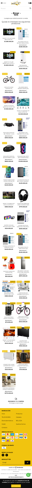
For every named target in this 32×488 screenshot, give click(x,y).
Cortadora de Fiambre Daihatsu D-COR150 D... (23, 293)
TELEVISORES (6, 417)
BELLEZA (19, 420)
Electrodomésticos (7, 420)
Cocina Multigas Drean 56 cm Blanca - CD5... (23, 226)
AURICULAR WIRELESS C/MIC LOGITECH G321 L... (23, 204)
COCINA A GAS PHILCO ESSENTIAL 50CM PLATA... (9, 246)
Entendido (16, 486)
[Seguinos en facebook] (6, 455)
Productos (19, 414)
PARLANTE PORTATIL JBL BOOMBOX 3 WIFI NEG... (9, 157)
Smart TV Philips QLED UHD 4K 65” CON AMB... (9, 106)
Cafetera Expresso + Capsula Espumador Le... (9, 388)
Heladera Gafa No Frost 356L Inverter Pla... (23, 271)
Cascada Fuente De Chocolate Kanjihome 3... (9, 272)
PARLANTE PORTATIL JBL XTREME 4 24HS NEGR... (8, 133)
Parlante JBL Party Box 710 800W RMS (23, 157)
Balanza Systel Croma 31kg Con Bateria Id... (9, 293)
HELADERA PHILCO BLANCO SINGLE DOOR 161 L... (23, 42)
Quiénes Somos (21, 424)
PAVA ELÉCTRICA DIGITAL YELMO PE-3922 (9, 317)
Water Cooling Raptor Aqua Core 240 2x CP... (9, 226)
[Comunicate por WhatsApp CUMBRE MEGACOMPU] (28, 475)
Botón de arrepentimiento (16, 477)
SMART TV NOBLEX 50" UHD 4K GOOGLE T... (9, 204)
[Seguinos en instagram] (3, 455)
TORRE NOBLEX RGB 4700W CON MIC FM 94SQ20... (8, 180)
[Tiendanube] (16, 468)
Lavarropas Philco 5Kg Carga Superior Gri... (23, 180)
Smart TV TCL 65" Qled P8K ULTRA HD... (9, 39)
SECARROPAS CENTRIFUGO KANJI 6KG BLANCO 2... (23, 66)
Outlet (4, 424)
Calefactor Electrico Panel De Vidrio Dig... (23, 341)
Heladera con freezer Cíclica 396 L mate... (23, 133)
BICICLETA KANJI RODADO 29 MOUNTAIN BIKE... (8, 88)
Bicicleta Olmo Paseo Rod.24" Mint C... (23, 317)
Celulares (18, 417)
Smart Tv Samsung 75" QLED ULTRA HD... (23, 111)
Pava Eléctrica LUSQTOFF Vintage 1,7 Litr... (23, 365)
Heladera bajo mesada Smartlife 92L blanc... (23, 88)
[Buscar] (30, 8)
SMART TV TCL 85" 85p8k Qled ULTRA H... (9, 62)
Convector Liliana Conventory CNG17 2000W (8, 365)
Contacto (4, 427)
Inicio (3, 414)
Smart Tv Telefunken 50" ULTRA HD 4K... (9, 340)
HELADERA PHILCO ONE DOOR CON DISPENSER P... (23, 248)
